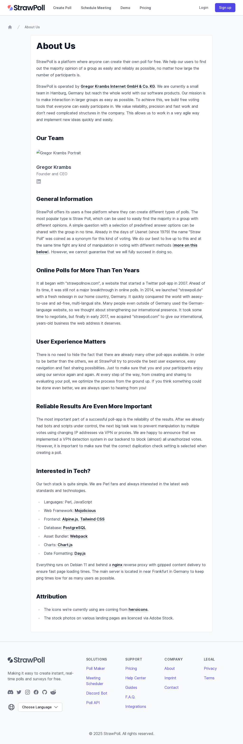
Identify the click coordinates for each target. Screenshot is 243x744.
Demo (125, 8)
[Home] (10, 27)
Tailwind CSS (92, 519)
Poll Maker (95, 668)
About (169, 668)
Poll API (93, 702)
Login (203, 7)
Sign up (225, 7)
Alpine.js (70, 519)
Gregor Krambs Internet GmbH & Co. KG (118, 86)
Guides (131, 687)
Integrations (135, 706)
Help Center (135, 678)
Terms (209, 678)
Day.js (80, 553)
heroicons (138, 609)
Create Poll (62, 8)
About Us (32, 27)
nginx (117, 564)
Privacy (210, 668)
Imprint (170, 678)
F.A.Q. (130, 697)
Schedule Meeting (96, 8)
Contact (171, 687)
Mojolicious (85, 510)
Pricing (145, 8)
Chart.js (65, 544)
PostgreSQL (74, 527)
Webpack (79, 536)
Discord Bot (96, 693)
